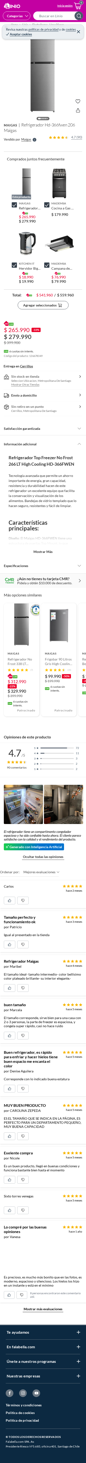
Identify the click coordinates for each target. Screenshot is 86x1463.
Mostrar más (43, 552)
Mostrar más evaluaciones (43, 1309)
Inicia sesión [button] (65, 5)
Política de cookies (20, 1413)
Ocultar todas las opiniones (43, 857)
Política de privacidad (22, 1420)
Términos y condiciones (24, 1405)
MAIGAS (10, 125)
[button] (59, 15)
